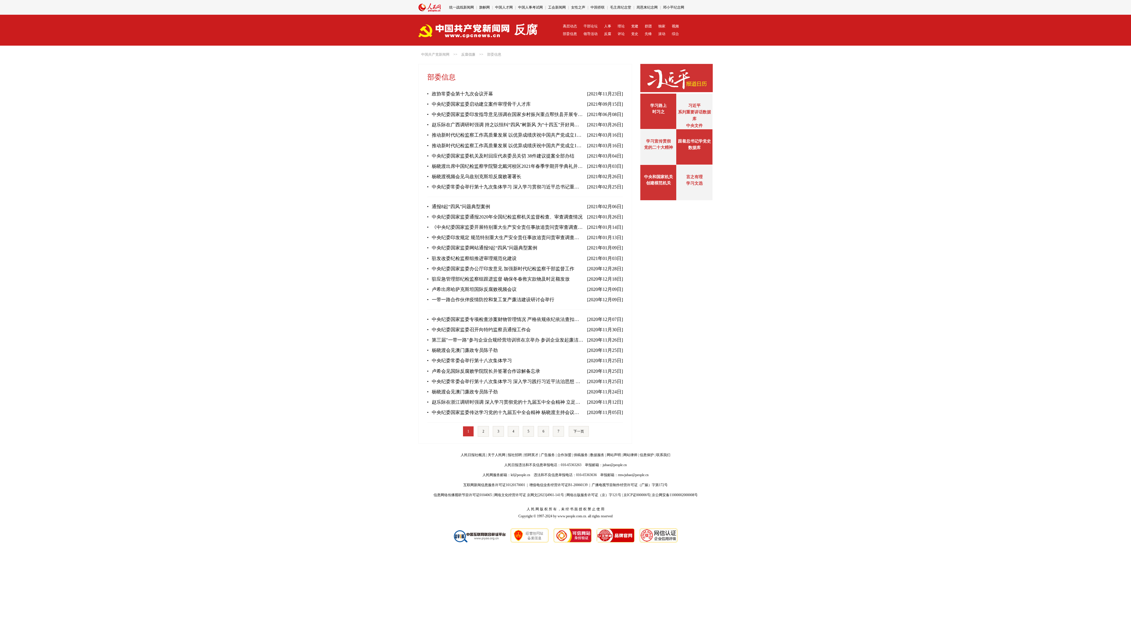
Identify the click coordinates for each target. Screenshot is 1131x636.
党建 (634, 26)
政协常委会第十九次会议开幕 (462, 93)
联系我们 (663, 455)
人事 (607, 26)
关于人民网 (496, 455)
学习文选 (694, 183)
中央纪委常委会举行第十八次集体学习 (472, 360)
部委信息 (570, 34)
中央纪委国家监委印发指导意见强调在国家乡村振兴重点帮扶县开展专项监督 (507, 114)
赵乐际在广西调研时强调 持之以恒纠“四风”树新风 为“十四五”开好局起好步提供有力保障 (507, 124)
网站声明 (614, 455)
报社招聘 (515, 455)
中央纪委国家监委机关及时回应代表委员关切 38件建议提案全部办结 (503, 155)
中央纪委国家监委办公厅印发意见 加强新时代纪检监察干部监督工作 (503, 268)
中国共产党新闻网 (435, 54)
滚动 (661, 34)
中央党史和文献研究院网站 (517, 7)
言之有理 (694, 177)
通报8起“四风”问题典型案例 (461, 206)
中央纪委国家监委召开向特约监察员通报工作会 (481, 329)
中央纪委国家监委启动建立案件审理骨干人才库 (481, 104)
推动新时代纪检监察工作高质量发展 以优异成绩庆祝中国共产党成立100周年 (507, 135)
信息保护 (647, 455)
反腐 (607, 34)
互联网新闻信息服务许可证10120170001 (494, 485)
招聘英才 (531, 455)
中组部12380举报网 (593, 7)
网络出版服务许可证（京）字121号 (593, 495)
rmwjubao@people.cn (633, 475)
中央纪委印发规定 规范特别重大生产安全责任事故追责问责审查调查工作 (507, 237)
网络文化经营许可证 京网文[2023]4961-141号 (529, 495)
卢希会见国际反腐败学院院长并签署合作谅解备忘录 (486, 371)
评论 (621, 34)
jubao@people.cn (615, 465)
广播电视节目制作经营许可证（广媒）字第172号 (630, 485)
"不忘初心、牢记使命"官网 (470, 7)
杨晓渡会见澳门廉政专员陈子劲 (465, 350)
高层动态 (570, 26)
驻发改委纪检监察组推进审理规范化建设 (474, 258)
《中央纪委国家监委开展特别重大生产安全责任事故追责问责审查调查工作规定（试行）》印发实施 (507, 227)
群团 (648, 26)
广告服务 (548, 455)
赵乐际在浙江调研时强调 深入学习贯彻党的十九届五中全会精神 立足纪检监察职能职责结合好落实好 (507, 402)
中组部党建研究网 (627, 7)
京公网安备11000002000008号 (675, 495)
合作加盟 (564, 455)
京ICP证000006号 (637, 495)
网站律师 (630, 455)
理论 (621, 26)
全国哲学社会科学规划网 (665, 7)
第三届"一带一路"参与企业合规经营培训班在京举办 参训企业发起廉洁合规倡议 (507, 339)
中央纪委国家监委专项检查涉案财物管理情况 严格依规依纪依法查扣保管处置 (507, 319)
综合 (675, 34)
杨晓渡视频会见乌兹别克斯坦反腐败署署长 (476, 176)
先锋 (648, 34)
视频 (675, 26)
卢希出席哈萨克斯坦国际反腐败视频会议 (474, 289)
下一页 (578, 431)
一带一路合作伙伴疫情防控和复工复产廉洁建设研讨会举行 (493, 299)
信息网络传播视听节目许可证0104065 (463, 495)
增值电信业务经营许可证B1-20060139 (558, 485)
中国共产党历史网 (558, 7)
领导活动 (590, 34)
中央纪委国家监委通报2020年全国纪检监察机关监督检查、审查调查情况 (507, 216)
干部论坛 (590, 26)
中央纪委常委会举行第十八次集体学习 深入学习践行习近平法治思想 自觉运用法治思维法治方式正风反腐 (507, 381)
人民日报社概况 (473, 455)
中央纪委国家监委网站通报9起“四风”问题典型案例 (484, 247)
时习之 (658, 112)
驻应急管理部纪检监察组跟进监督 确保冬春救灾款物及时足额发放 (501, 278)
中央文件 (694, 125)
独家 (661, 26)
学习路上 (658, 105)
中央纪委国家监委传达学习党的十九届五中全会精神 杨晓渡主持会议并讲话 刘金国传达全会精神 (507, 412)
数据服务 (597, 455)
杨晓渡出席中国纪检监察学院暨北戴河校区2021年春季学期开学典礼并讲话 (507, 166)
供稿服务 (581, 455)
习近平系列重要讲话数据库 (694, 112)
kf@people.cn (520, 475)
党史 (634, 34)
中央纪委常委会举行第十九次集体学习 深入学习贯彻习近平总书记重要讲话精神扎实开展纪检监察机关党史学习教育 (507, 186)
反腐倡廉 (468, 54)
